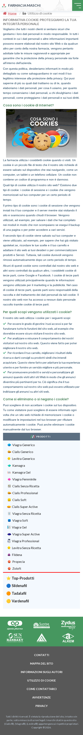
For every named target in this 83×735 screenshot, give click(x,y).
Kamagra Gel (21, 472)
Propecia (18, 561)
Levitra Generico (23, 458)
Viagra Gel (19, 527)
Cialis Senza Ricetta (25, 486)
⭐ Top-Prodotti (20, 578)
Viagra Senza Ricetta (26, 513)
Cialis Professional (25, 493)
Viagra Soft (20, 520)
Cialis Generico (22, 452)
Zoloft (16, 568)
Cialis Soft (19, 500)
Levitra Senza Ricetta (26, 548)
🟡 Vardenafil (17, 601)
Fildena (17, 555)
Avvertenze (41, 697)
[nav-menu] (77, 5)
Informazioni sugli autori (41, 672)
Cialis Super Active (25, 507)
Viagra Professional (25, 541)
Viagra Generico (23, 445)
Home (12, 13)
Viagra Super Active (26, 534)
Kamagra (18, 465)
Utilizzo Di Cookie (41, 680)
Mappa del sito (41, 663)
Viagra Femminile (24, 479)
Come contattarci (42, 689)
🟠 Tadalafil (16, 593)
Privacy (41, 706)
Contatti (41, 655)
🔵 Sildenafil (16, 585)
